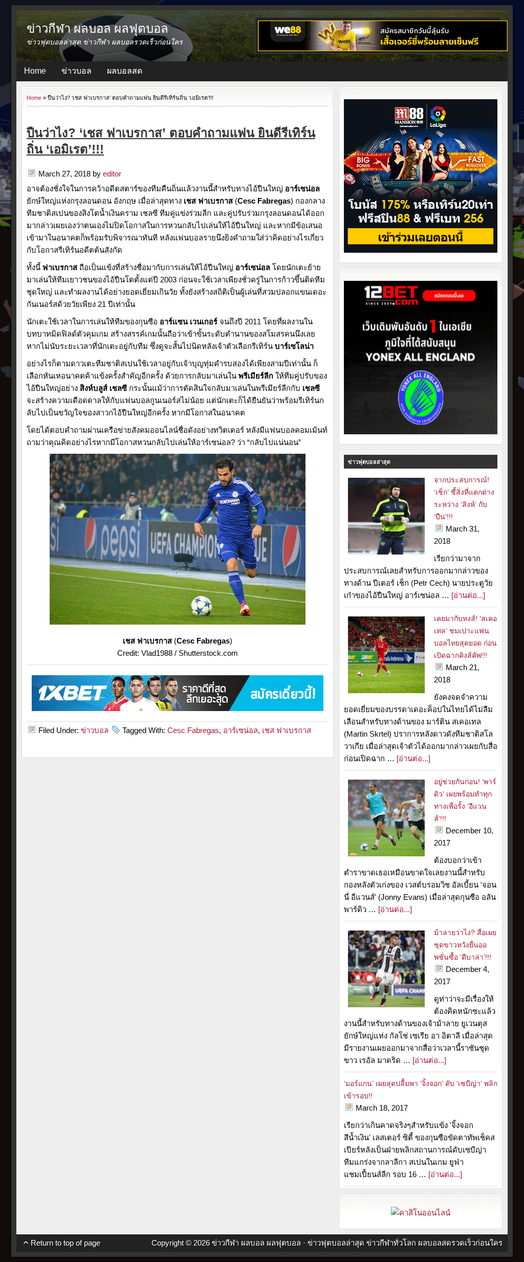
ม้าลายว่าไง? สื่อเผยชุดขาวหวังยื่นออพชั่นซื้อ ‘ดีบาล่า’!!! (465, 944)
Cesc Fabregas (193, 730)
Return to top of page (65, 1242)
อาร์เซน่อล (240, 730)
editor (112, 173)
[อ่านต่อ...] (468, 595)
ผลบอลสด (124, 71)
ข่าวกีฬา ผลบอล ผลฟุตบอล (97, 28)
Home (35, 71)
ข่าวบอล (76, 71)
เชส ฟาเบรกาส (286, 730)
